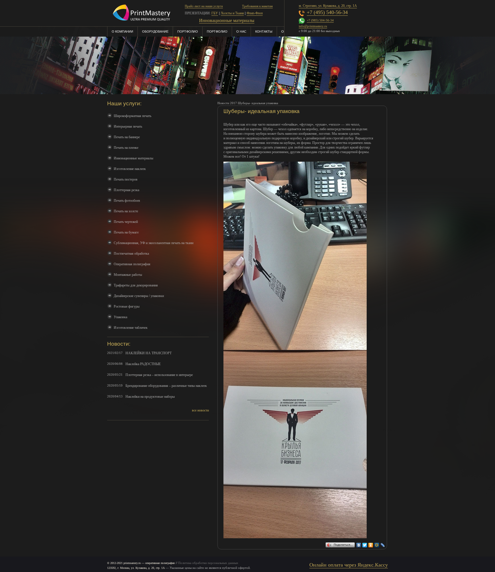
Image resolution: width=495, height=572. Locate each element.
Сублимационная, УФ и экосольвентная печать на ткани (153, 243)
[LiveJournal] (383, 543)
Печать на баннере (127, 137)
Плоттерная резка (126, 190)
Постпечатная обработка (131, 254)
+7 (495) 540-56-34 (327, 12)
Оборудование (155, 31)
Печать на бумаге (126, 232)
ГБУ (214, 13)
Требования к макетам (257, 6)
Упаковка (120, 317)
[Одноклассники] (371, 543)
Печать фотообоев (127, 201)
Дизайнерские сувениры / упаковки (139, 296)
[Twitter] (365, 543)
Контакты (263, 31)
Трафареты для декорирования (136, 285)
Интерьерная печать (128, 126)
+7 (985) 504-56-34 (320, 20)
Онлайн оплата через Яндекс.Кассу (348, 565)
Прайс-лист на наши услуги (204, 6)
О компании (122, 31)
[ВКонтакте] (359, 543)
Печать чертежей (126, 222)
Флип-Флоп (255, 13)
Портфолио (187, 31)
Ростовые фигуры (127, 306)
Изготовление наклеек (130, 169)
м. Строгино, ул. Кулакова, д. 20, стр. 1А (328, 6)
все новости (200, 410)
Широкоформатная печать (132, 116)
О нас (241, 31)
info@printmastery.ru (313, 26)
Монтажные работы (128, 275)
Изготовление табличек (131, 328)
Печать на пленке (126, 148)
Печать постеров (126, 179)
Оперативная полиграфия (132, 264)
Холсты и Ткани (232, 13)
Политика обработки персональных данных (208, 563)
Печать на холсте (126, 211)
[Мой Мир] (377, 543)
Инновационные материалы (133, 158)
